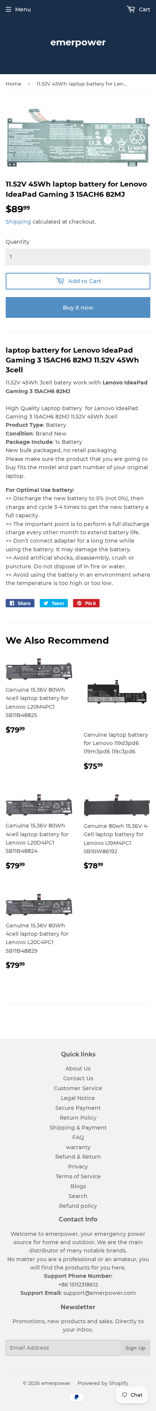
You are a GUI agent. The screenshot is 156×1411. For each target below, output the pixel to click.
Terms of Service (78, 1176)
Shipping (18, 221)
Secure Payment (78, 1108)
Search (78, 1196)
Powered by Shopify (103, 1383)
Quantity (18, 241)
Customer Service (78, 1088)
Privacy (78, 1166)
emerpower (78, 42)
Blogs (78, 1186)
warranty (78, 1147)
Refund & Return (78, 1156)
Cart (143, 9)
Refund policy (78, 1206)
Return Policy (78, 1117)
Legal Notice (78, 1098)
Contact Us (78, 1078)
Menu (23, 9)
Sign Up (135, 1348)
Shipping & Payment (78, 1127)
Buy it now (78, 307)
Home (13, 84)
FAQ (78, 1137)
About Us (78, 1068)
